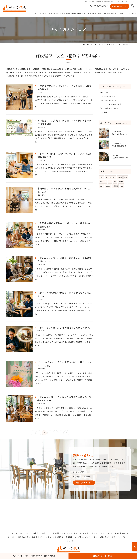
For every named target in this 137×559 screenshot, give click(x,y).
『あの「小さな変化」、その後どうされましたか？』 (64, 327)
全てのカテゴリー (106, 92)
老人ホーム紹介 (110, 177)
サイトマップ (68, 541)
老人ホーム (103, 182)
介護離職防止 (105, 112)
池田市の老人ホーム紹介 (109, 108)
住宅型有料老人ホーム (108, 100)
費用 (115, 182)
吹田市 (101, 186)
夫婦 (125, 177)
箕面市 (108, 186)
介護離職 (115, 186)
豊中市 (121, 182)
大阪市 (101, 177)
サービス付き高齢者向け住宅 (110, 104)
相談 (121, 186)
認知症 (120, 177)
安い (110, 182)
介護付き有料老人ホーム (109, 96)
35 (66, 433)
